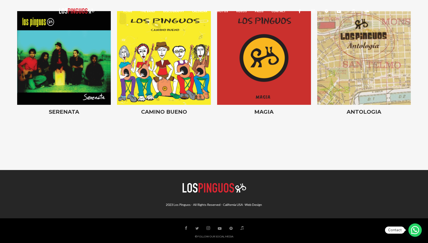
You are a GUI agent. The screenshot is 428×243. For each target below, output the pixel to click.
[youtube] (339, 11)
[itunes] (353, 11)
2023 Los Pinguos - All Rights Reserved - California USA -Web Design (214, 205)
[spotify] (326, 11)
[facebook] (299, 11)
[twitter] (197, 228)
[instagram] (313, 11)
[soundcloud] (366, 11)
